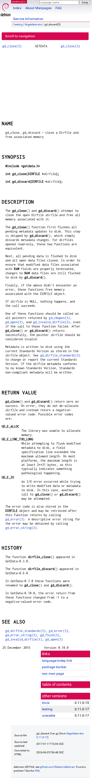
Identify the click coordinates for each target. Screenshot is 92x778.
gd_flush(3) (49, 635)
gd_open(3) (14, 322)
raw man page (53, 674)
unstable (48, 715)
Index (17, 8)
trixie (45, 703)
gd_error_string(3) (21, 528)
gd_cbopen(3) (59, 318)
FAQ (58, 8)
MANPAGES (19, 1)
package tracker (54, 667)
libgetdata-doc (33, 24)
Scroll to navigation (20, 36)
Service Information (28, 19)
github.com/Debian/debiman (57, 766)
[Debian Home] (5, 8)
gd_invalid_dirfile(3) (51, 322)
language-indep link (57, 661)
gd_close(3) (12, 46)
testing (18, 24)
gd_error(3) (15, 519)
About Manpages (38, 8)
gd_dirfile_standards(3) (60, 355)
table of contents (57, 684)
